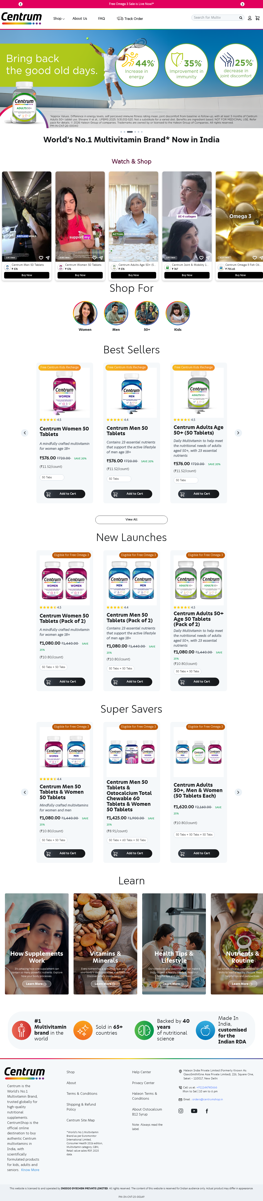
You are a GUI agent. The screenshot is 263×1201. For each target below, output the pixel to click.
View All (131, 519)
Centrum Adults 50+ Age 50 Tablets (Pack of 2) (199, 619)
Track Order (133, 19)
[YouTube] (194, 1110)
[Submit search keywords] (240, 17)
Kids (177, 329)
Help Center (141, 1072)
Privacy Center (143, 1083)
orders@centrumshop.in (207, 1099)
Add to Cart (68, 493)
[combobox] (218, 18)
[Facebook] (207, 1110)
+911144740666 (206, 1087)
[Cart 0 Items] (257, 17)
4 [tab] (131, 132)
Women (85, 329)
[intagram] (180, 1110)
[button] (249, 17)
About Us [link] (80, 18)
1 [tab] (121, 132)
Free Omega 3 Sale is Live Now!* (131, 4)
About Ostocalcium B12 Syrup (147, 1112)
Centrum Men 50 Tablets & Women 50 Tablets (62, 792)
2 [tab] (124, 132)
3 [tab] (128, 132)
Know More (30, 1170)
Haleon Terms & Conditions (144, 1096)
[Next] (238, 433)
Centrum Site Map (81, 1120)
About (71, 1083)
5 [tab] (136, 132)
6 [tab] (142, 132)
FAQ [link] (101, 18)
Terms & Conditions (82, 1093)
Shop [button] (57, 18)
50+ (147, 329)
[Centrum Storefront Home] (21, 18)
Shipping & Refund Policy (81, 1107)
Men (116, 329)
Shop (71, 1072)
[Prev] (24, 433)
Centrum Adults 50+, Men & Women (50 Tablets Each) (198, 791)
